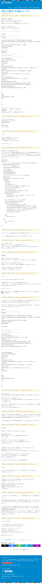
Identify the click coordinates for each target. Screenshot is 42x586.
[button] (5, 545)
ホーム (10, 7)
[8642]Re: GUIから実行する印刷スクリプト (9, 131)
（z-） (21, 116)
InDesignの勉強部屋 (23, 7)
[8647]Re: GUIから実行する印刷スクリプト (9, 273)
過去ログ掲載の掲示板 (34, 7)
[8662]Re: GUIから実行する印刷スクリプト (9, 518)
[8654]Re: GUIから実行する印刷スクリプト (9, 424)
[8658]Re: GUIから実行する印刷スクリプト (9, 492)
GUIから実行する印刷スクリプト (16, 11)
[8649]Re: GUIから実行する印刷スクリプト (9, 390)
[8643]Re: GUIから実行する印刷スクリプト (9, 147)
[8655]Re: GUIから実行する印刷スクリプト (9, 464)
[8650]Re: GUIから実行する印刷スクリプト (9, 411)
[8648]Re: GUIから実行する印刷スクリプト (9, 297)
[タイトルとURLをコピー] (31, 545)
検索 (16, 7)
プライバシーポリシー (6, 578)
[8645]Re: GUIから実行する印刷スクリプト (9, 240)
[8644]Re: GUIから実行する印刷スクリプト (9, 229)
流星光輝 (21, 147)
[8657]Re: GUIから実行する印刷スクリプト (9, 476)
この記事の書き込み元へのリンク (10, 539)
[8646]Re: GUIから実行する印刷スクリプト (9, 252)
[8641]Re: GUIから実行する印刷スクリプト (9, 116)
